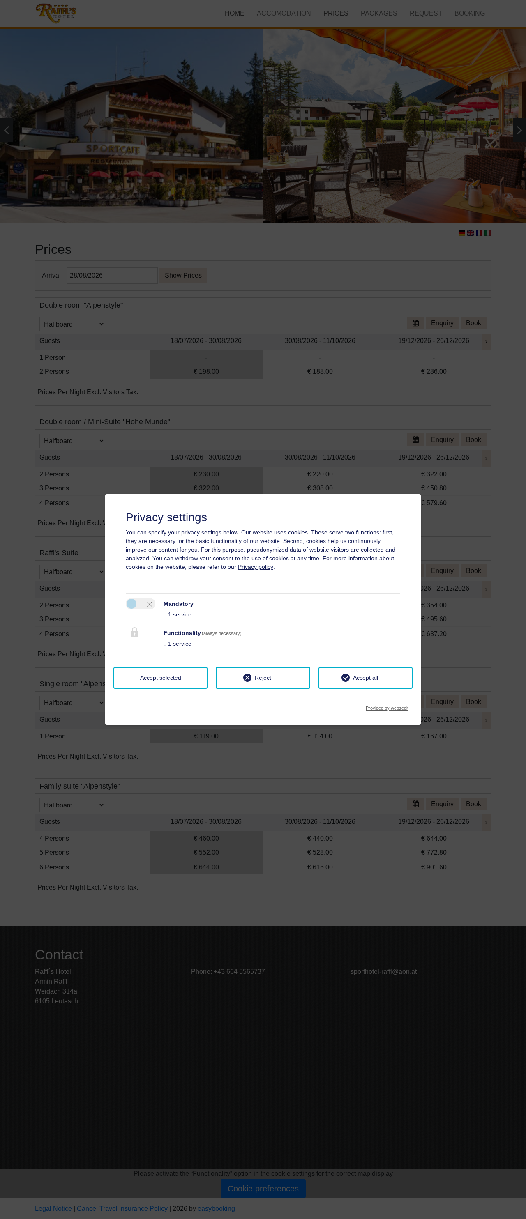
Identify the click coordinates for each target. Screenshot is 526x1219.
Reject (263, 677)
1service (177, 614)
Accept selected (160, 677)
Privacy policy (255, 567)
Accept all (365, 677)
